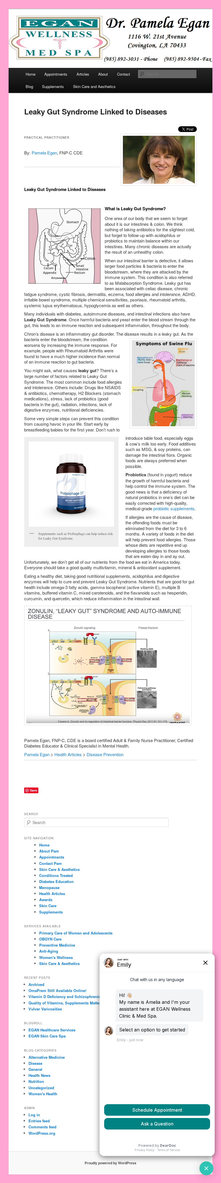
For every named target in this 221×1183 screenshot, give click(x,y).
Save (33, 790)
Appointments (55, 74)
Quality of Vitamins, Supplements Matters (65, 1003)
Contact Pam (50, 863)
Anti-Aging (48, 951)
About (103, 74)
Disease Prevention (105, 754)
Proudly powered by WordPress (110, 1162)
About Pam (49, 851)
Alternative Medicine (46, 1057)
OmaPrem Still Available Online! (57, 990)
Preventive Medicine (57, 945)
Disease (35, 1063)
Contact (123, 74)
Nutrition (36, 1081)
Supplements (53, 86)
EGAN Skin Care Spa (47, 1036)
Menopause (49, 887)
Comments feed (42, 1127)
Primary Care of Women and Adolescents (76, 933)
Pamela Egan (44, 153)
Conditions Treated (56, 875)
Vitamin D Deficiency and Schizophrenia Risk (68, 996)
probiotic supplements (174, 508)
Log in (34, 1114)
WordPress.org (41, 1133)
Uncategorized (41, 1087)
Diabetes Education (56, 881)
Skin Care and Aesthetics (94, 86)
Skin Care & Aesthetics (59, 869)
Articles (83, 74)
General (35, 1069)
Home (30, 74)
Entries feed (39, 1120)
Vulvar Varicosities (45, 1009)
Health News (39, 1075)
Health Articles (68, 754)
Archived (36, 984)
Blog (29, 86)
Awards (45, 899)
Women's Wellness (56, 957)
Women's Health (42, 1093)
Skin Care (47, 905)
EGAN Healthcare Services (51, 1030)
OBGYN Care (50, 939)
